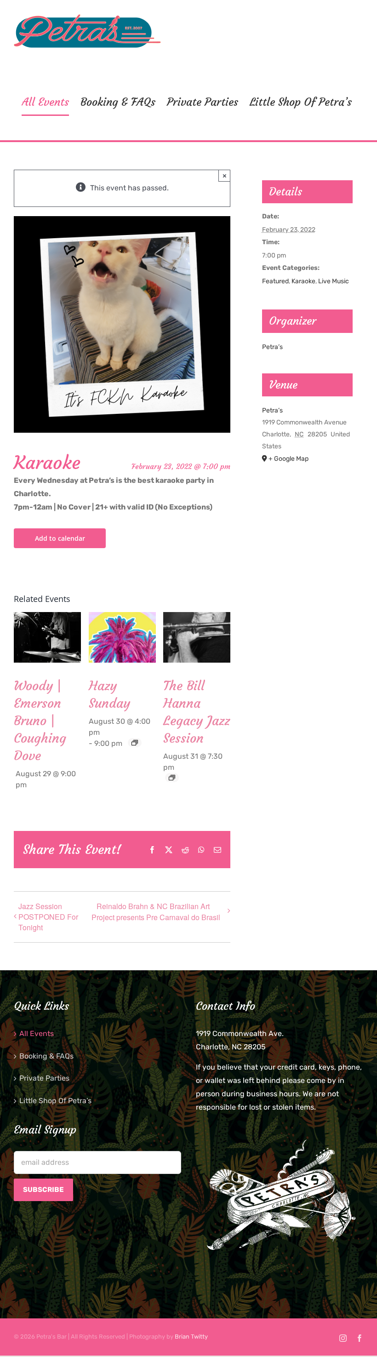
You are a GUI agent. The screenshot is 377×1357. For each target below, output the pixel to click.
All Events (36, 1033)
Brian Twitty (191, 1336)
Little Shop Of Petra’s (55, 1100)
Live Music (333, 281)
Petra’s (272, 347)
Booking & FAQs (46, 1056)
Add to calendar (60, 538)
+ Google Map (288, 459)
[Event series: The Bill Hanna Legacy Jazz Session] (172, 777)
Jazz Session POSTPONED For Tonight (48, 917)
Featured (275, 281)
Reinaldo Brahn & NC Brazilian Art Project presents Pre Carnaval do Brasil (155, 911)
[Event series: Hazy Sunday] (134, 742)
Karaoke (303, 281)
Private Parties (44, 1078)
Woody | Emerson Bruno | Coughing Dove (40, 721)
